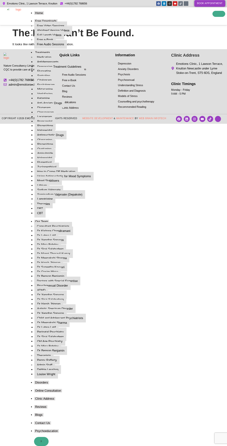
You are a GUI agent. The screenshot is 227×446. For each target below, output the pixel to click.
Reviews (40, 407)
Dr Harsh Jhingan (48, 262)
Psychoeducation (46, 431)
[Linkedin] (164, 3)
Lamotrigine (45, 199)
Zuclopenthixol (46, 167)
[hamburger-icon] (218, 14)
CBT (40, 213)
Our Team (41, 221)
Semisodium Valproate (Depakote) (59, 194)
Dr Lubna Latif (46, 235)
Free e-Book (45, 39)
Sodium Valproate (48, 190)
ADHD (41, 290)
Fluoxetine (44, 71)
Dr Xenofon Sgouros (50, 240)
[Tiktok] (180, 3)
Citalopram (44, 80)
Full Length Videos (49, 35)
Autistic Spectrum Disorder (55, 308)
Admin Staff (44, 365)
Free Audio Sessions (50, 44)
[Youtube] (175, 3)
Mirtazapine (45, 89)
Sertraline (43, 75)
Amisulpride (45, 153)
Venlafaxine (44, 94)
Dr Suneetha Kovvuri (51, 267)
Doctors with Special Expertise (57, 281)
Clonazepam (45, 112)
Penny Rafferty (47, 360)
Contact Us (42, 423)
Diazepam (44, 107)
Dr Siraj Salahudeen (50, 249)
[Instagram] (169, 3)
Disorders (41, 382)
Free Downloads (46, 21)
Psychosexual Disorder (52, 285)
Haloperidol (44, 130)
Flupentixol (44, 162)
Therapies (43, 204)
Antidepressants (48, 62)
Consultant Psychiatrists (53, 226)
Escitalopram (46, 84)
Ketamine (43, 98)
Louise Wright (46, 374)
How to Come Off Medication (56, 171)
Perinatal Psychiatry (50, 332)
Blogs (39, 415)
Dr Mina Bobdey (47, 244)
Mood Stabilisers (48, 180)
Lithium (42, 185)
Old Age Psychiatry (50, 341)
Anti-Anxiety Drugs (49, 103)
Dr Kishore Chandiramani (53, 231)
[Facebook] (158, 3)
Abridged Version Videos (53, 30)
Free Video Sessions (50, 26)
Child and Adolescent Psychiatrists (60, 318)
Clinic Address (44, 398)
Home (39, 13)
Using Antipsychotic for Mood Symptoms (64, 176)
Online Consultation (48, 390)
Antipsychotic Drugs (50, 135)
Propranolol (44, 121)
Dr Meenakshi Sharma (52, 258)
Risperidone (45, 125)
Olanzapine (44, 140)
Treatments (42, 52)
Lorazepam (44, 116)
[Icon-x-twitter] (186, 3)
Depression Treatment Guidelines (59, 66)
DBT (40, 208)
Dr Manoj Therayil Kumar (53, 253)
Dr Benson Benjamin (50, 276)
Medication (44, 57)
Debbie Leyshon (47, 369)
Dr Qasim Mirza (47, 271)
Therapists (44, 355)
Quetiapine (44, 149)
